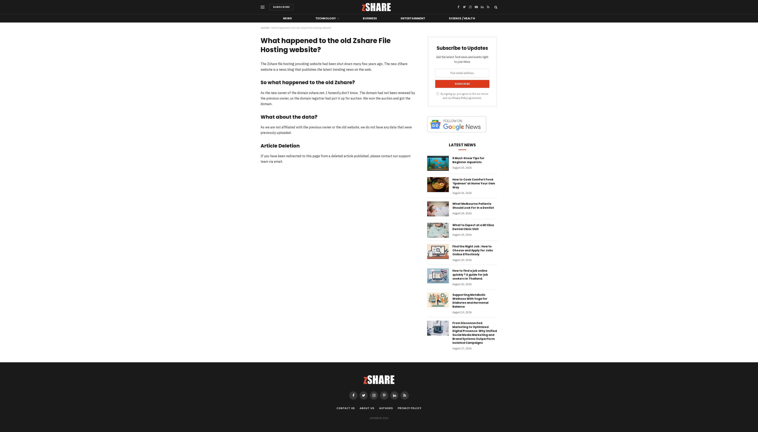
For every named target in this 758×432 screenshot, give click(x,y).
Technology (325, 18)
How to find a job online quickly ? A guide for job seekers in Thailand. (470, 275)
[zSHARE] (376, 7)
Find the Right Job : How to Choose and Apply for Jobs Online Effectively (472, 250)
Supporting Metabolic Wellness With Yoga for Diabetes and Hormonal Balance (470, 301)
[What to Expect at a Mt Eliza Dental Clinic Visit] (438, 230)
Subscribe (281, 7)
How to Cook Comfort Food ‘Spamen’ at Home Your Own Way (473, 183)
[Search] (495, 7)
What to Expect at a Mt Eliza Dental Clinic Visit (473, 227)
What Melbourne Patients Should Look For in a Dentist (473, 206)
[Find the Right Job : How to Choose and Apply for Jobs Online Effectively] (438, 251)
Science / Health (462, 18)
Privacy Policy (460, 98)
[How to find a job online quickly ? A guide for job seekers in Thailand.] (438, 275)
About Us (367, 408)
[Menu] (263, 7)
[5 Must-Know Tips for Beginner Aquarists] (438, 163)
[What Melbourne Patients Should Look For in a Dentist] (438, 208)
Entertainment (413, 18)
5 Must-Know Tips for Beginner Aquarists (468, 160)
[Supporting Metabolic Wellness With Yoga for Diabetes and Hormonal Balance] (438, 299)
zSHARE (265, 27)
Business (370, 18)
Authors (386, 408)
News (287, 18)
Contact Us (346, 408)
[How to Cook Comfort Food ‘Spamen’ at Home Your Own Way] (438, 184)
